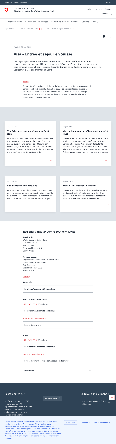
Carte (25, 276)
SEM (25, 81)
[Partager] (110, 36)
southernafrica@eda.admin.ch (36, 318)
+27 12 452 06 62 (30, 340)
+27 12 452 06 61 (30, 304)
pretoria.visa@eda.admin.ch (35, 354)
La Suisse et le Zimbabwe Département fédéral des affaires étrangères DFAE (34, 10)
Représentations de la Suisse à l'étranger (94, 402)
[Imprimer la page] (104, 36)
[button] (13, 22)
